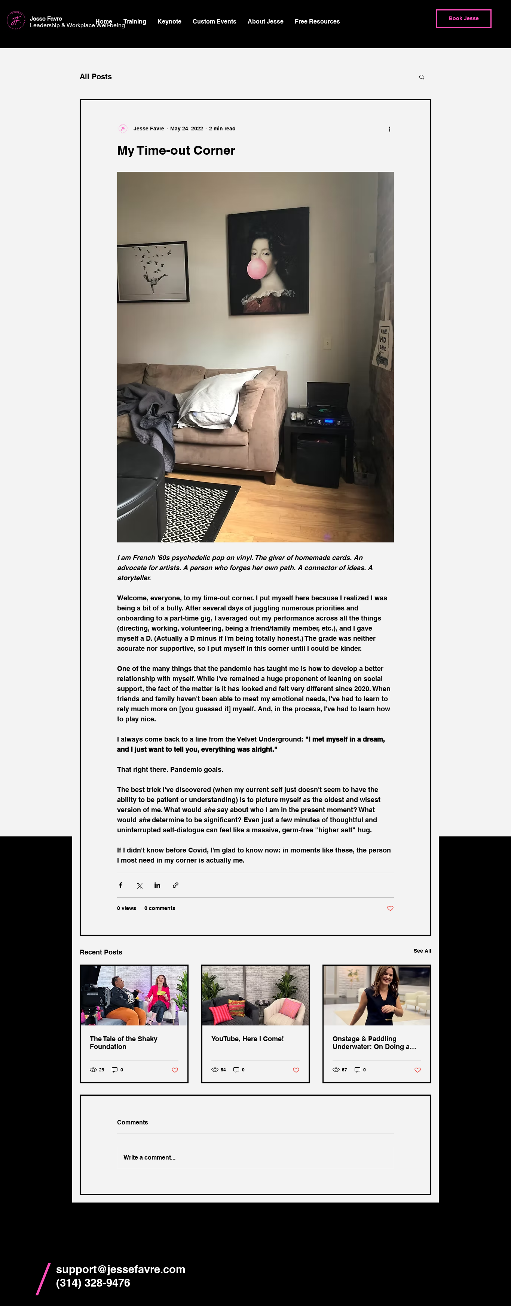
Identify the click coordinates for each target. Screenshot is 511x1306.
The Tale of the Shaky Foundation (123, 1042)
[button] (135, 21)
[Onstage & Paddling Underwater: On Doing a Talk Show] (377, 995)
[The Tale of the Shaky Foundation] (134, 995)
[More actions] (389, 128)
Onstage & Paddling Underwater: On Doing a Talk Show (371, 1042)
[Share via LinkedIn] (157, 885)
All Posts (96, 76)
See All (422, 951)
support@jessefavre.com (121, 1269)
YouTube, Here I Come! (247, 1039)
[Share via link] (175, 885)
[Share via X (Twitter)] (139, 885)
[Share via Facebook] (120, 885)
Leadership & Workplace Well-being (78, 25)
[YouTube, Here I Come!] (255, 995)
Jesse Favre (47, 18)
